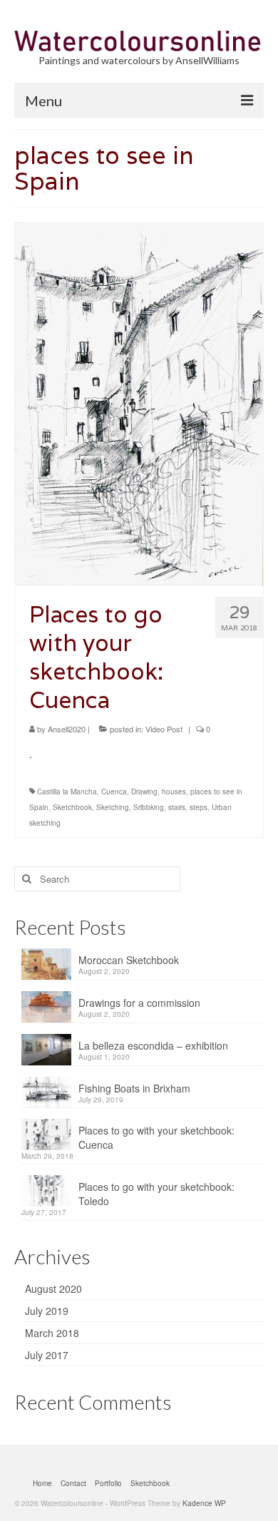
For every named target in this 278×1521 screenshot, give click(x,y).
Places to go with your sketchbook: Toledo (156, 1193)
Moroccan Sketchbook (128, 960)
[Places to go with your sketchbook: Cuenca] (139, 403)
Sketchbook (72, 807)
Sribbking (148, 807)
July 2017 (46, 1355)
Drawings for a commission (139, 1002)
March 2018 (52, 1333)
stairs (176, 807)
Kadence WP (204, 1503)
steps (198, 807)
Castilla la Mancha (67, 792)
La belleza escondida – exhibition (153, 1045)
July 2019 (46, 1311)
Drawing (144, 792)
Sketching (112, 807)
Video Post (163, 728)
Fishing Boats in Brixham (134, 1088)
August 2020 (53, 1288)
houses (174, 792)
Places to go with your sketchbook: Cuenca (156, 1137)
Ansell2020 (67, 728)
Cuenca (114, 792)
